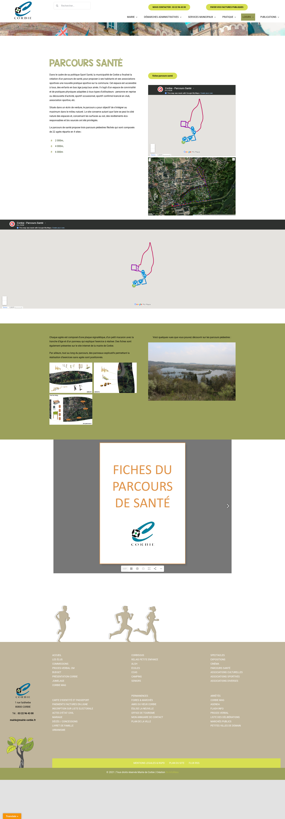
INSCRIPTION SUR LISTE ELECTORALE (72, 708)
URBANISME (58, 730)
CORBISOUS (137, 655)
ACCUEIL (56, 655)
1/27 (125, 569)
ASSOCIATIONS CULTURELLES (226, 672)
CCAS (134, 672)
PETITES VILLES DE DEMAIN (225, 725)
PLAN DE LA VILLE (141, 721)
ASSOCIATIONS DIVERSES (224, 680)
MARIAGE (57, 717)
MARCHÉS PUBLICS (220, 721)
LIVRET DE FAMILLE (62, 725)
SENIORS (136, 680)
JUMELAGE (58, 680)
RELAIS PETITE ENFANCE (144, 659)
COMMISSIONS (60, 663)
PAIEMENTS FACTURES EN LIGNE (70, 704)
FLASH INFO (217, 708)
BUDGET (56, 672)
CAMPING (136, 676)
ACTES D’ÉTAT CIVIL (63, 712)
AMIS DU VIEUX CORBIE (143, 704)
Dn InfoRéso (172, 772)
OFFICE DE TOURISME (143, 712)
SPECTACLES (217, 655)
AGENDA (215, 704)
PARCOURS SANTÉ (220, 668)
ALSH (134, 663)
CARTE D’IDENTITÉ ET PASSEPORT (70, 700)
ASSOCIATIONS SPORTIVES (225, 676)
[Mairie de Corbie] (23, 2)
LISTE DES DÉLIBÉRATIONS (225, 717)
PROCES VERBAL (219, 712)
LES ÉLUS (57, 659)
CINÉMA (214, 663)
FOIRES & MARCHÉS (142, 700)
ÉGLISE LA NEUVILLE (142, 708)
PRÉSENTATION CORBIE (65, 676)
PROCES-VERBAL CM (63, 668)
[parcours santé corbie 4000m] (192, 186)
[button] (150, 186)
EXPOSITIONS (217, 659)
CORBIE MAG (59, 685)
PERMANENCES (139, 695)
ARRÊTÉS (215, 695)
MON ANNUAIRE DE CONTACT (147, 717)
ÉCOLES (135, 668)
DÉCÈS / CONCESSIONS (65, 721)
